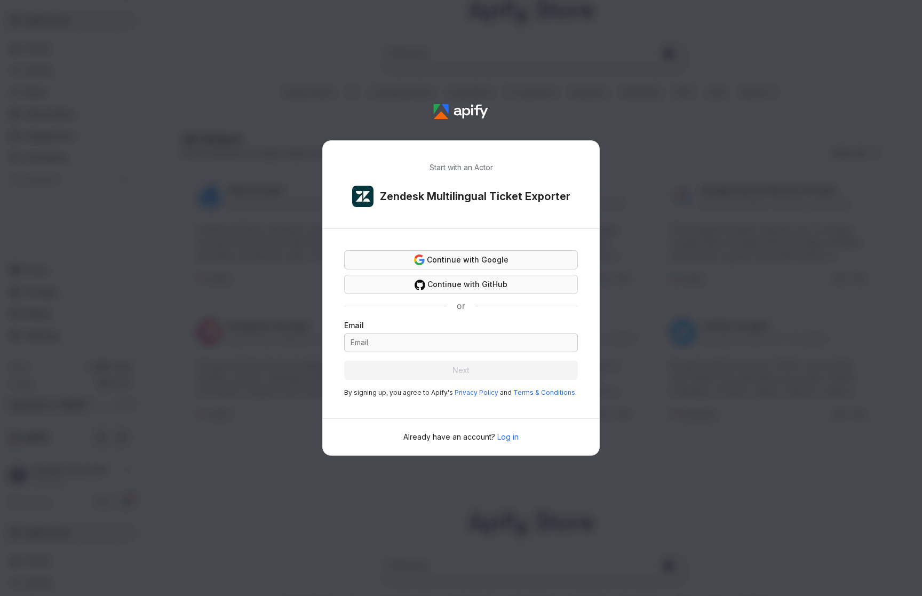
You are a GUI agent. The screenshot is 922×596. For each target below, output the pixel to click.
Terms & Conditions (544, 392)
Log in (508, 436)
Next (461, 370)
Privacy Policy (476, 392)
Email (354, 325)
